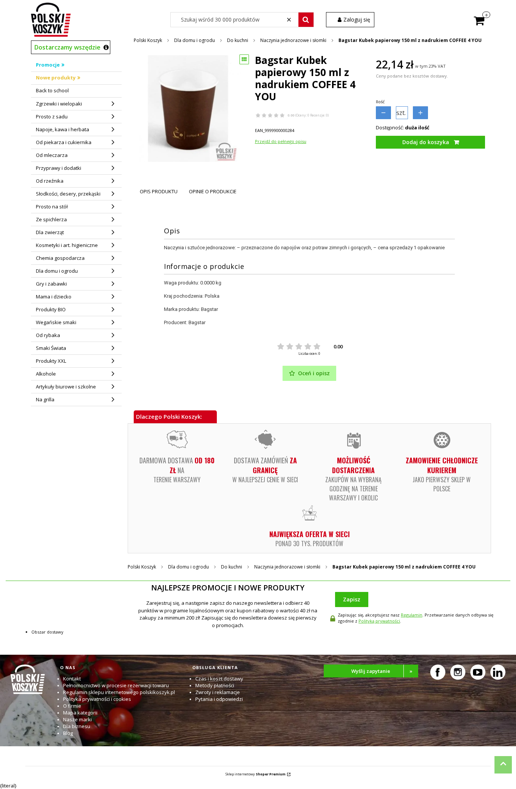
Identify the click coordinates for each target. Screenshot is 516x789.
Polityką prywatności (379, 621)
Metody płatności (214, 685)
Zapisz (351, 599)
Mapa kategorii (80, 712)
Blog (68, 733)
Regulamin (411, 615)
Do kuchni (237, 40)
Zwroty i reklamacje (217, 692)
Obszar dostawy (47, 632)
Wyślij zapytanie (381, 671)
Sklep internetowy (256, 774)
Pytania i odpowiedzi (219, 699)
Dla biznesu (76, 726)
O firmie (72, 705)
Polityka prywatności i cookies (97, 699)
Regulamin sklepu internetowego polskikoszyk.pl (119, 692)
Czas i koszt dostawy (219, 678)
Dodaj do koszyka (425, 142)
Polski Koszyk (148, 40)
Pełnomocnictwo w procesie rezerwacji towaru (116, 685)
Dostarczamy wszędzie (67, 47)
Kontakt (72, 678)
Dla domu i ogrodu (194, 40)
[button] (306, 19)
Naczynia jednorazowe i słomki (293, 40)
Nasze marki (77, 719)
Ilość (380, 101)
